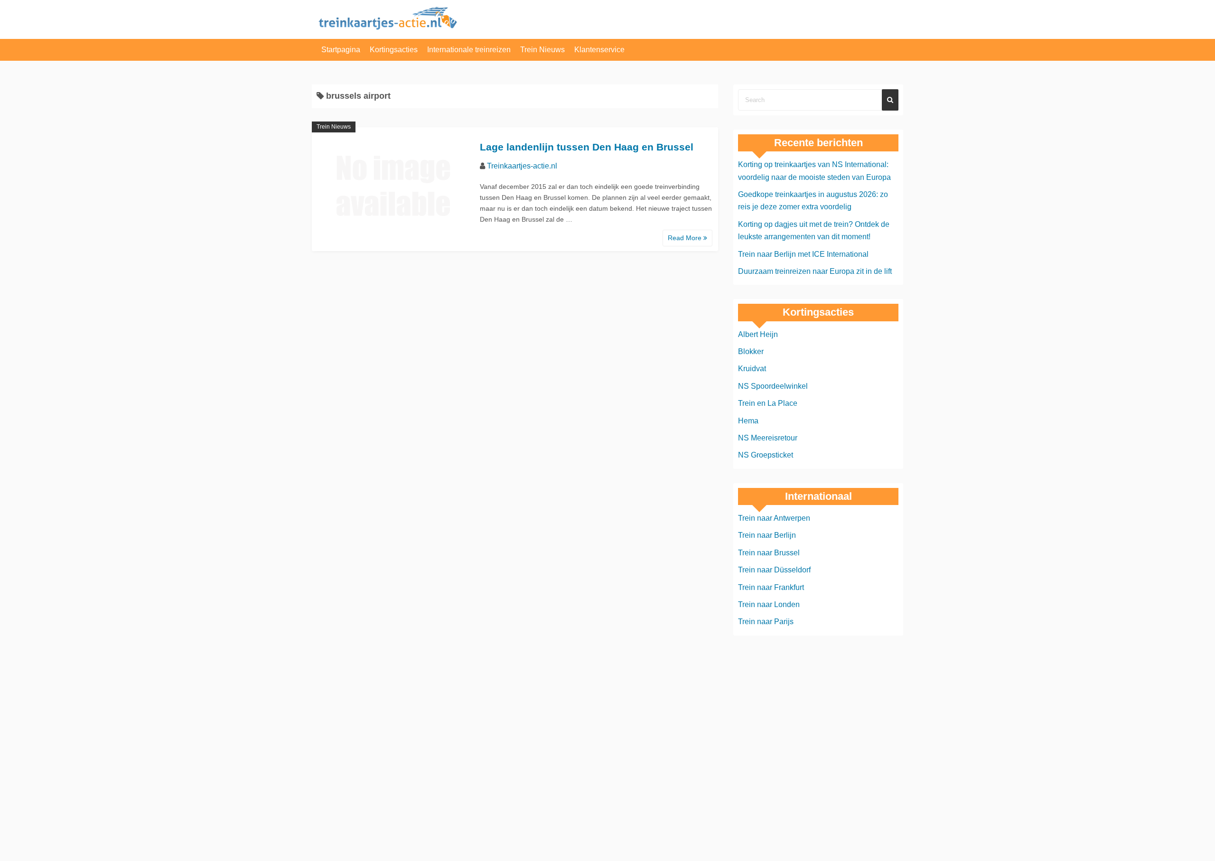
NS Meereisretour (767, 438)
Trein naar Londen (769, 604)
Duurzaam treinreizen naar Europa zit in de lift (815, 271)
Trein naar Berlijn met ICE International (803, 254)
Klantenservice (599, 50)
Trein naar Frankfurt (771, 587)
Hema (748, 421)
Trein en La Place (767, 403)
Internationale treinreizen (469, 50)
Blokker (751, 351)
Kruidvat (752, 369)
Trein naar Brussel (769, 553)
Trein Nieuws (542, 50)
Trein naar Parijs (766, 622)
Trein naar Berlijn (767, 535)
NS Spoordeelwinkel (773, 386)
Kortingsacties (394, 50)
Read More (685, 238)
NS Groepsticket (765, 455)
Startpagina (340, 50)
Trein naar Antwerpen (774, 518)
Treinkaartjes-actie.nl (522, 166)
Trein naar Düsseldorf (774, 570)
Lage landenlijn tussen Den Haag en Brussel (586, 146)
